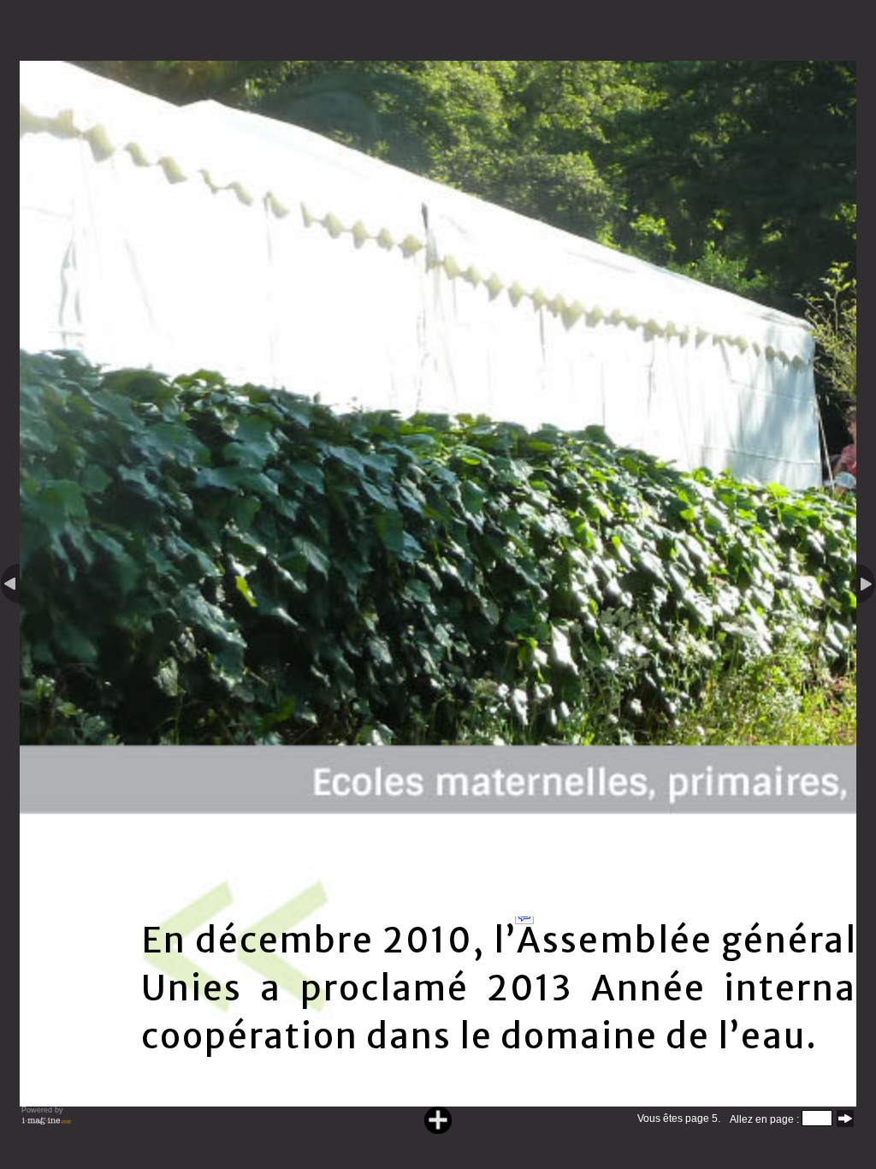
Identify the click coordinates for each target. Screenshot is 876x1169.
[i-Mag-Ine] (46, 1124)
